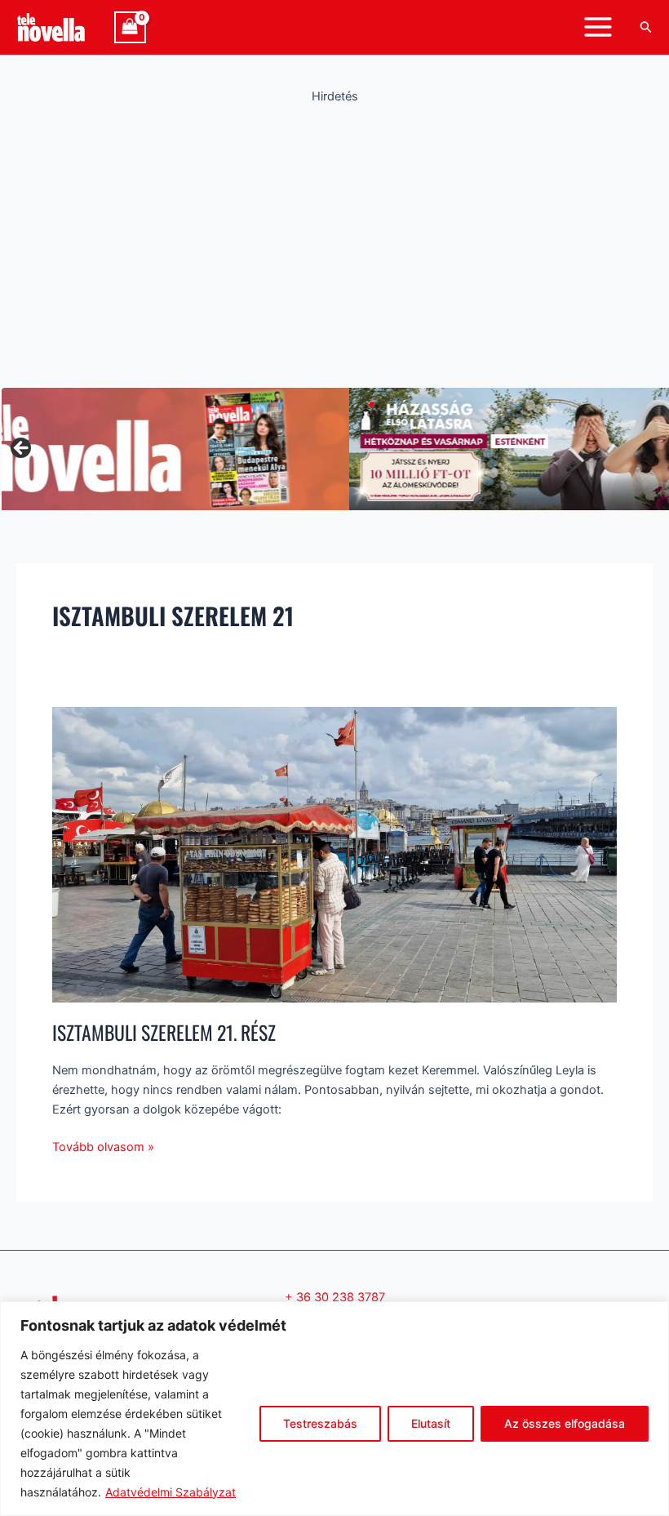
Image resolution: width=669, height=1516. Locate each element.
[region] (334, 1408)
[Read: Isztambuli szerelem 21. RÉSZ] (334, 854)
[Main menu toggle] (598, 26)
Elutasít (430, 1423)
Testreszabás (320, 1423)
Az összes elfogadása (564, 1423)
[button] (646, 27)
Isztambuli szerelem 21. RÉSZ (164, 1032)
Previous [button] (22, 449)
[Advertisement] (334, 241)
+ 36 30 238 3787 (335, 1297)
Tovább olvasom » (103, 1145)
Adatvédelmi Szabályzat (170, 1492)
